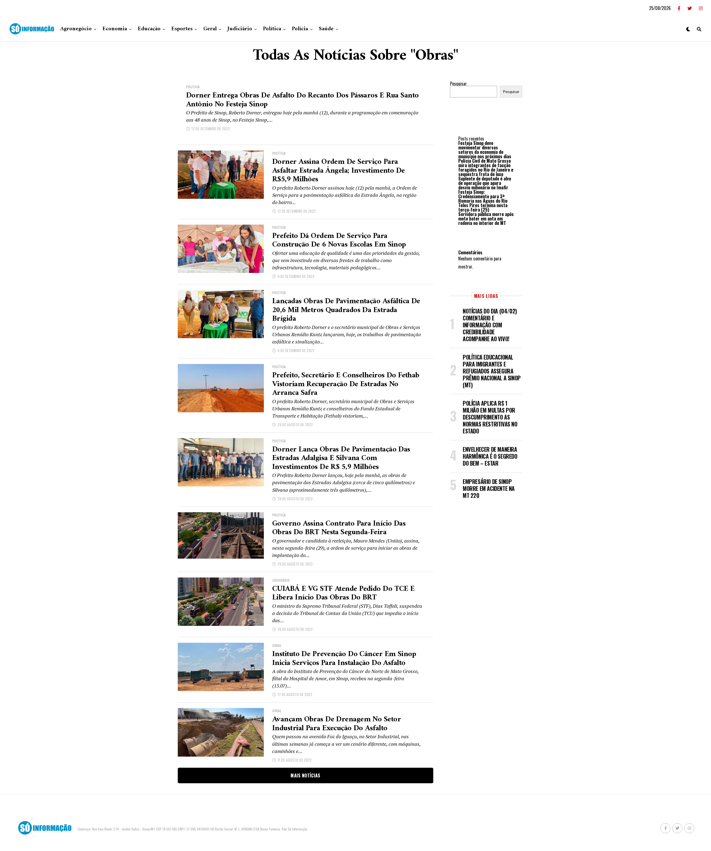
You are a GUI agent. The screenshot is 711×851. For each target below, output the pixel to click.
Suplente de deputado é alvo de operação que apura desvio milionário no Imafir (484, 183)
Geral (210, 29)
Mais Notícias (305, 775)
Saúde (326, 29)
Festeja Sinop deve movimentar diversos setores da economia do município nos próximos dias (484, 150)
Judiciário (239, 29)
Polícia (300, 29)
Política (272, 29)
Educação (149, 29)
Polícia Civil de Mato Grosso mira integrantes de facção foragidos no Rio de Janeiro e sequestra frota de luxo (485, 167)
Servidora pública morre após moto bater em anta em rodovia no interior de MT (486, 218)
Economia (114, 29)
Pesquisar (458, 83)
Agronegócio (76, 29)
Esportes (181, 29)
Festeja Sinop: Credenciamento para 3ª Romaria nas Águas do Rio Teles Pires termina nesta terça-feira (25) (482, 201)
